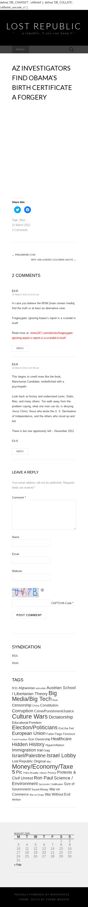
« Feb (17, 864)
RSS (15, 655)
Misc (23, 220)
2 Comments (20, 229)
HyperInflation (54, 745)
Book (55, 700)
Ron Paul (43, 778)
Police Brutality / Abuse (35, 772)
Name (15, 537)
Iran (40, 750)
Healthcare (61, 738)
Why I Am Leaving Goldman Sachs (53, 259)
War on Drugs (36, 794)
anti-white (41, 688)
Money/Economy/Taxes (42, 769)
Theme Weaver (57, 899)
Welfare (16, 799)
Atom (15, 663)
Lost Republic (44, 26)
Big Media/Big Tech (34, 696)
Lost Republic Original (29, 761)
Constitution (49, 705)
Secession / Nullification (51, 784)
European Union (28, 733)
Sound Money (39, 789)
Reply (20, 348)
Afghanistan (27, 688)
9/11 (15, 688)
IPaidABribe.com (23, 254)
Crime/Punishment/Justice (54, 711)
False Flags (54, 734)
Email (15, 554)
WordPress (59, 894)
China (35, 705)
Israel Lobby (61, 755)
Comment (19, 497)
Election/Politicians (35, 727)
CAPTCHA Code (61, 603)
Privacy (52, 772)
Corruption (22, 710)
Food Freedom (19, 739)
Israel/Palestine (29, 755)
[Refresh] (42, 589)
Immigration (24, 750)
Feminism (69, 734)
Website (17, 571)
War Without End (57, 794)
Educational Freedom (27, 722)
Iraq (47, 750)
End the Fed (66, 728)
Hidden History (28, 744)
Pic (19, 772)
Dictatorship (61, 716)
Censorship (21, 705)
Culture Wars (30, 716)
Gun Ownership (39, 739)
